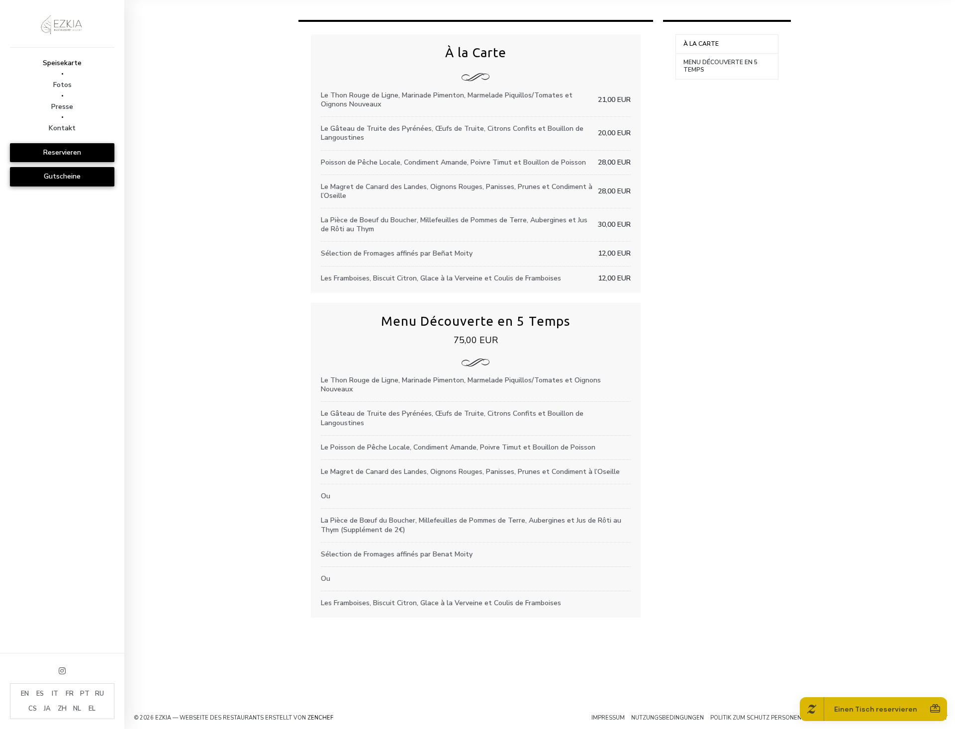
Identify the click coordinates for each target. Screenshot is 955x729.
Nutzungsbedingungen (667, 718)
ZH (62, 708)
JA (47, 708)
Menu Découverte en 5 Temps (720, 66)
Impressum (608, 718)
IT (55, 693)
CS (32, 708)
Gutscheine (62, 176)
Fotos (62, 85)
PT (85, 693)
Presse (62, 106)
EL (92, 708)
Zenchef (320, 718)
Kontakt (62, 128)
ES (40, 693)
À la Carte (701, 44)
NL (77, 708)
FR (70, 693)
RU (99, 693)
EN (25, 693)
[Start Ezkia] (62, 23)
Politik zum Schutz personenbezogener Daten (783, 718)
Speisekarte (62, 63)
